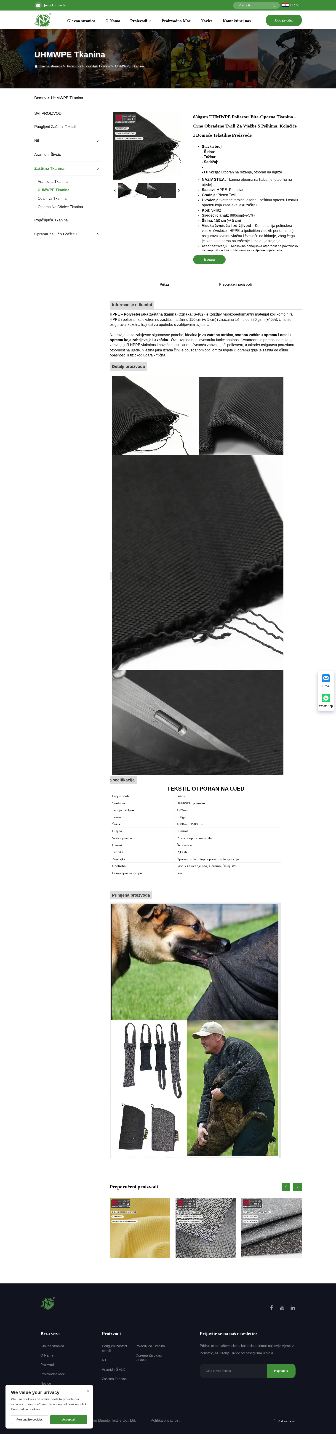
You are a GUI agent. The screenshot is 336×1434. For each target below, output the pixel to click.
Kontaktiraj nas (237, 21)
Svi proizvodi (48, 113)
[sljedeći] (179, 190)
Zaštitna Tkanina (98, 66)
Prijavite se (281, 1371)
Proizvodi (138, 21)
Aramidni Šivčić (47, 154)
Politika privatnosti (165, 1420)
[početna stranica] (43, 20)
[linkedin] (293, 1308)
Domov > (42, 98)
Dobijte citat (284, 20)
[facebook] (272, 1308)
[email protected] (56, 5)
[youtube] (282, 1308)
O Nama (112, 21)
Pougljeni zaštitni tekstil (55, 127)
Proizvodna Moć (176, 21)
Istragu (209, 259)
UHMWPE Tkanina (129, 66)
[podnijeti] (275, 5)
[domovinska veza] (48, 1303)
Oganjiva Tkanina (52, 198)
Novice (207, 21)
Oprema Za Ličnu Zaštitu (55, 234)
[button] (286, 1187)
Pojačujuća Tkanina (51, 220)
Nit (36, 140)
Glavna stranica (81, 21)
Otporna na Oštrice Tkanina (60, 207)
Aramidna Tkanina (53, 181)
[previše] (115, 190)
